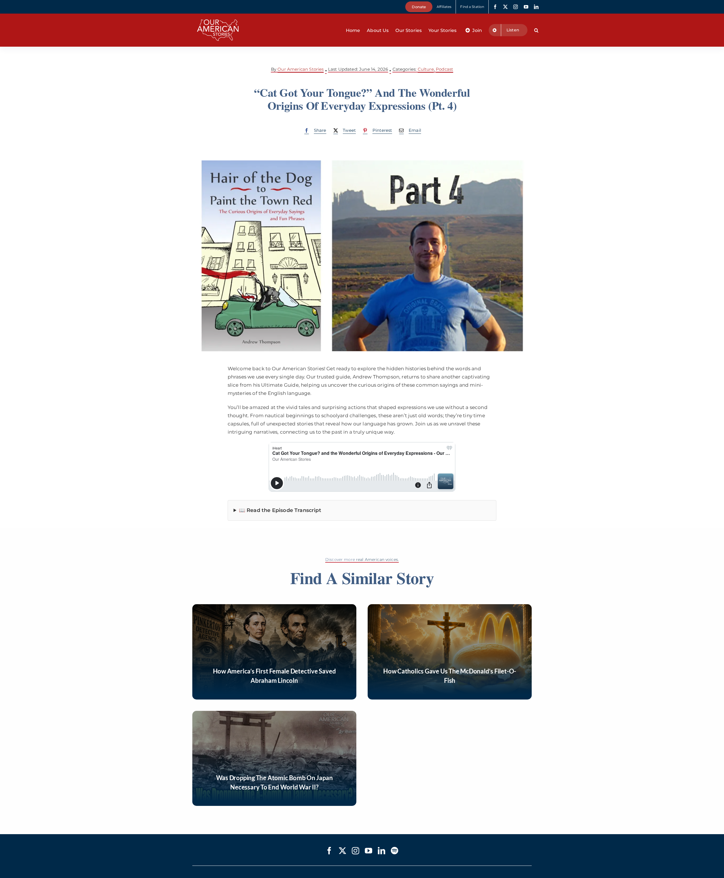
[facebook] (495, 7)
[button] (536, 30)
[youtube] (526, 7)
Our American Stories (300, 69)
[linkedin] (536, 7)
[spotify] (394, 850)
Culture (426, 69)
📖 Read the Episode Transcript (280, 510)
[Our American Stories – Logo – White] (217, 16)
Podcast (444, 69)
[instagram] (515, 7)
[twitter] (505, 7)
